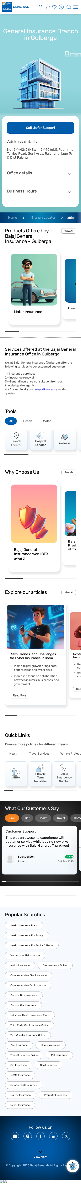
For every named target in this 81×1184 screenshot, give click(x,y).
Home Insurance (50, 1045)
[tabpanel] (34, 287)
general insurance (45, 389)
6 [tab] (70, 715)
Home (12, 218)
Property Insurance (55, 1095)
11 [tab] (42, 881)
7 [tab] (63, 790)
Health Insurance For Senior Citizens (31, 945)
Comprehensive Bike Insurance (28, 975)
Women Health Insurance (25, 955)
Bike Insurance (19, 1045)
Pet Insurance (59, 1055)
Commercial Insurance (23, 1085)
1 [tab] (12, 331)
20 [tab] (77, 881)
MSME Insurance (20, 1075)
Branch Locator (43, 218)
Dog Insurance (48, 1065)
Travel (61, 818)
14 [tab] (54, 881)
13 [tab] (50, 881)
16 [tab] (62, 881)
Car (27, 818)
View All (68, 230)
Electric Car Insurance (23, 1005)
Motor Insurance (20, 965)
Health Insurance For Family (27, 935)
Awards (69, 472)
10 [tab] (39, 881)
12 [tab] (46, 881)
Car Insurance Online (55, 965)
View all (69, 592)
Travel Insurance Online (24, 1055)
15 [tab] (58, 881)
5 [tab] (69, 331)
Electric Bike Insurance (23, 995)
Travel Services (39, 753)
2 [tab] (26, 331)
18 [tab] (69, 881)
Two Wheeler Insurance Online (27, 1035)
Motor (47, 421)
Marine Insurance (20, 1095)
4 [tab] (55, 331)
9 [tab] (35, 881)
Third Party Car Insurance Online (29, 1025)
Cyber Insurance (20, 1105)
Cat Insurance (18, 1065)
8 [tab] (72, 790)
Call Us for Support (40, 128)
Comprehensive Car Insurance (28, 985)
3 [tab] (40, 331)
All (10, 421)
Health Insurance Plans (24, 925)
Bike (12, 818)
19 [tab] (73, 881)
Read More (19, 695)
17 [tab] (66, 881)
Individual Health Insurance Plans (29, 1015)
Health (27, 421)
